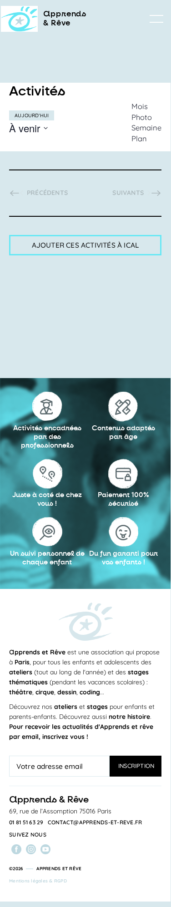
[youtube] (45, 849)
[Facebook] (16, 849)
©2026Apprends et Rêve (45, 869)
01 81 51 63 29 (26, 822)
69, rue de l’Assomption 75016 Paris (60, 811)
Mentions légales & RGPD (38, 881)
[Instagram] (31, 849)
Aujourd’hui (32, 115)
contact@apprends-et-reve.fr (95, 822)
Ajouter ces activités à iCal (85, 244)
